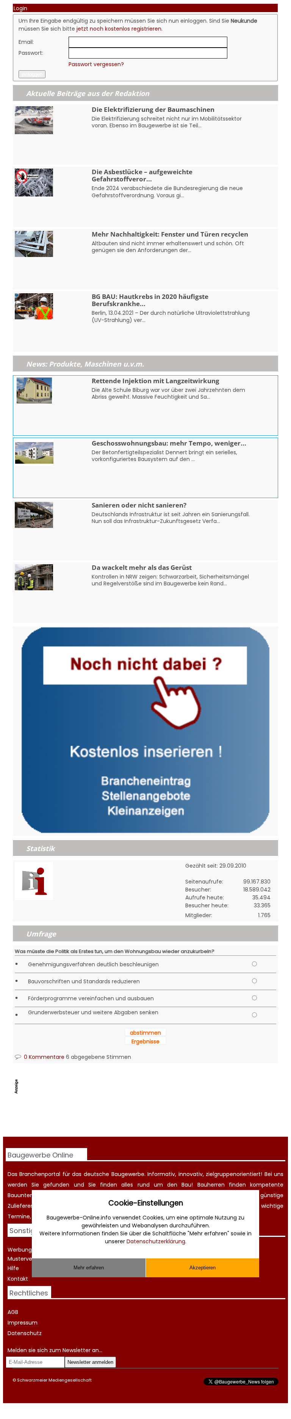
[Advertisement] (151, 1117)
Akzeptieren (202, 1267)
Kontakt (18, 1279)
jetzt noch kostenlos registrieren (119, 28)
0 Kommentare (43, 1057)
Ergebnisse (145, 1041)
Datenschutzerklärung (156, 1241)
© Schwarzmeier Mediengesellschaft (52, 1380)
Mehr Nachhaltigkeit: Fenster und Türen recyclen (170, 234)
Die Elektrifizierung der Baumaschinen (153, 109)
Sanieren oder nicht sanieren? (139, 505)
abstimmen (145, 1033)
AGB (13, 1312)
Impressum (23, 1322)
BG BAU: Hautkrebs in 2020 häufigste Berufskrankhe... (150, 300)
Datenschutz (25, 1333)
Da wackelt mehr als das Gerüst (142, 567)
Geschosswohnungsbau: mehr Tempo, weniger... (169, 443)
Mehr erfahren (89, 1267)
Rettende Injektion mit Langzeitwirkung (155, 380)
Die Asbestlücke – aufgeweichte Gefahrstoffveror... (142, 175)
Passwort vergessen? (96, 64)
